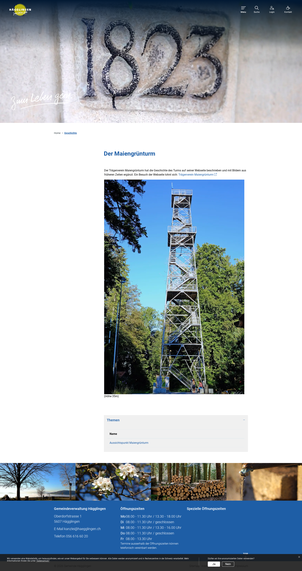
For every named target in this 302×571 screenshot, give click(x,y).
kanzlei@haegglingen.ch (82, 529)
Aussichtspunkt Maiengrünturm (129, 442)
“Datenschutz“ (42, 561)
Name (113, 434)
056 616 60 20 (77, 536)
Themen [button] (113, 420)
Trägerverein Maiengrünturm (197, 174)
